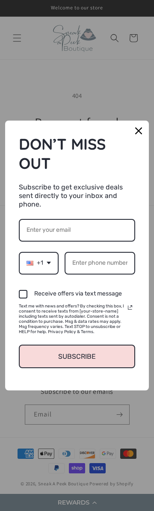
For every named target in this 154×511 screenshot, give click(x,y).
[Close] (138, 131)
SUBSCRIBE (77, 356)
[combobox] (39, 263)
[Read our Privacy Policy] (130, 307)
